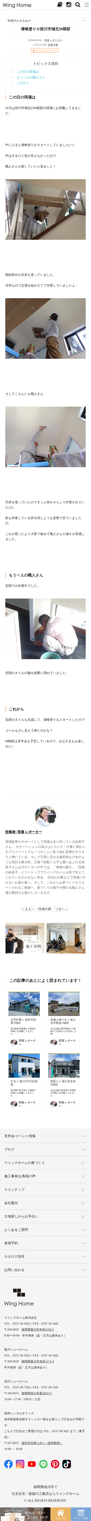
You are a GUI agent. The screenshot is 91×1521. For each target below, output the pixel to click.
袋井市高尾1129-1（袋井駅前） (42, 1443)
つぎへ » (61, 909)
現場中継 (53, 45)
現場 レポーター (53, 40)
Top (83, 1496)
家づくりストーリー (45, 50)
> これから (20, 83)
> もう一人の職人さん (28, 77)
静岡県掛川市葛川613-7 (37, 1393)
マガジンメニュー (19, 20)
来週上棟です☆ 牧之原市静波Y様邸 (63, 1021)
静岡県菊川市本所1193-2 (38, 1329)
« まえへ (28, 909)
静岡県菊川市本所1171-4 (38, 1361)
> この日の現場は (25, 71)
